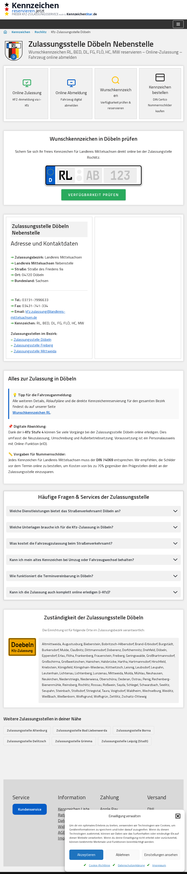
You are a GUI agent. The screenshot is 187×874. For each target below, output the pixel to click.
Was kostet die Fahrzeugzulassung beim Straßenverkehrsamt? (61, 543)
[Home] (5, 32)
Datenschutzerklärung (131, 865)
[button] (178, 816)
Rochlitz (41, 31)
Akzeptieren (86, 854)
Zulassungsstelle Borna (133, 730)
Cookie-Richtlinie (99, 865)
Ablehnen (123, 854)
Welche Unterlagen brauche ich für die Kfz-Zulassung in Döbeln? (61, 527)
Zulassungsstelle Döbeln (32, 339)
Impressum (159, 865)
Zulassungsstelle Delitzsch (26, 741)
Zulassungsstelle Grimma (73, 741)
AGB (61, 832)
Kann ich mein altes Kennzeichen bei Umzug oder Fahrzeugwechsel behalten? (72, 559)
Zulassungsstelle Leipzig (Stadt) (124, 741)
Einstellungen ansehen (161, 854)
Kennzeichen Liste (73, 809)
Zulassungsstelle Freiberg (33, 345)
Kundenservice (29, 809)
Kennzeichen (21, 31)
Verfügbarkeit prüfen (93, 194)
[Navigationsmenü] (178, 24)
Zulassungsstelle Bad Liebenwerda (81, 730)
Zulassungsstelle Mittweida (35, 351)
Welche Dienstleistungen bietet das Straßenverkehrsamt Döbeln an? (65, 511)
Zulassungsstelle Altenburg (27, 730)
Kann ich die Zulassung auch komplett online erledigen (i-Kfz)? (60, 592)
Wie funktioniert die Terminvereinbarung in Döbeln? (51, 576)
